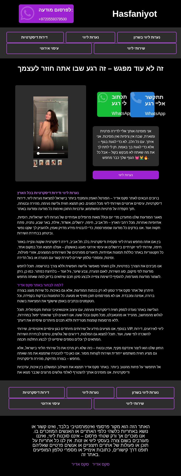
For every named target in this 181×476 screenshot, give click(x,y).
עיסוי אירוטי (49, 48)
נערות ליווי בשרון (147, 37)
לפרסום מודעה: (56, 10)
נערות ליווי (90, 37)
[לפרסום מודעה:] (27, 13)
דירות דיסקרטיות (34, 37)
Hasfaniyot (134, 14)
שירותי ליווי (136, 48)
